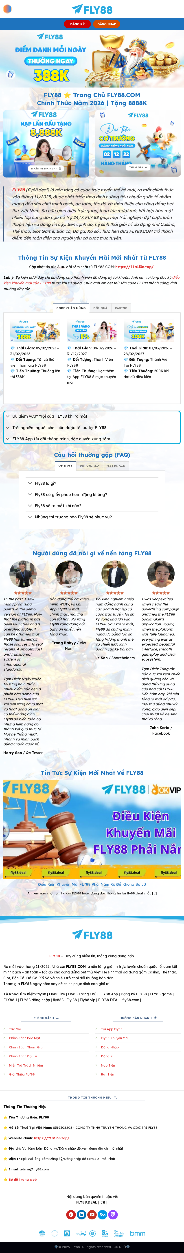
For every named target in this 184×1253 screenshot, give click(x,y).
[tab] (71, 307)
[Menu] (7, 9)
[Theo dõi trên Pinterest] (71, 1215)
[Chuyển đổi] (7, 416)
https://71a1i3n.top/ (134, 267)
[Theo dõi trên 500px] (102, 1215)
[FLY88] (92, 9)
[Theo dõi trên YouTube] (92, 1215)
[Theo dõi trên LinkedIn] (81, 1215)
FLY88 (54, 956)
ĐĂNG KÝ (77, 24)
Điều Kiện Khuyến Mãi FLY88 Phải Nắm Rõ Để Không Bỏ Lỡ (92, 884)
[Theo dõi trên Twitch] (113, 1215)
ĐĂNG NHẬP (106, 24)
